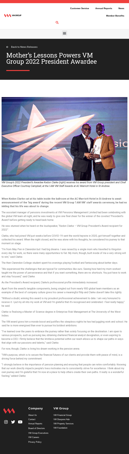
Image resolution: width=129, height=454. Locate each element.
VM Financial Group (62, 415)
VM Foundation (60, 428)
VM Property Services (63, 423)
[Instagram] (6, 421)
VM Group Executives (38, 433)
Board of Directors (36, 428)
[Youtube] (20, 421)
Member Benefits (115, 15)
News (121, 8)
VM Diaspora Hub (61, 419)
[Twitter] (13, 421)
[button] (64, 33)
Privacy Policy (35, 442)
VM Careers (33, 437)
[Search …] (57, 22)
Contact (31, 419)
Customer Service (79, 8)
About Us (32, 415)
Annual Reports (103, 8)
